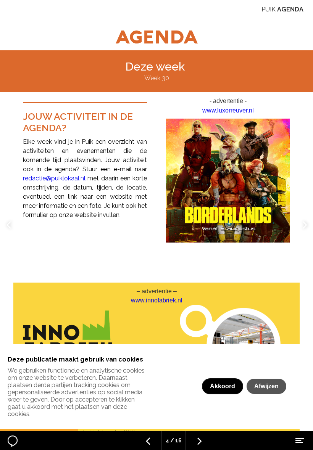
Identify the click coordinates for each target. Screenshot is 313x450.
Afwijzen (266, 386)
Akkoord (222, 386)
